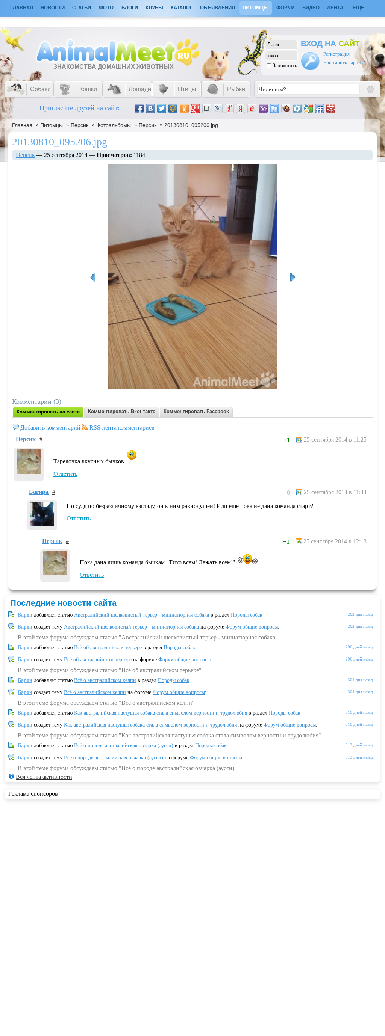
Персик (79, 125)
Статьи (81, 8)
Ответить (65, 473)
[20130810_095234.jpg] (292, 277)
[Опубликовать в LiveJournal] (218, 108)
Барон (25, 615)
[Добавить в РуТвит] (274, 108)
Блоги (129, 8)
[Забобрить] (285, 108)
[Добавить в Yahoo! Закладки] (263, 108)
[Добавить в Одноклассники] (184, 108)
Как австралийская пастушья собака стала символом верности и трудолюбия (160, 713)
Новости (53, 8)
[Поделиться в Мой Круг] (297, 108)
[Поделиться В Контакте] (150, 108)
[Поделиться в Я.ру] (229, 108)
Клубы (154, 8)
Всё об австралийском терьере (108, 647)
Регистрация (336, 54)
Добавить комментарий (50, 427)
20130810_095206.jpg (191, 125)
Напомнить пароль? (344, 62)
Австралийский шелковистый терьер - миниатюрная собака (141, 615)
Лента (335, 8)
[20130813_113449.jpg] (92, 277)
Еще (358, 8)
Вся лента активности (44, 777)
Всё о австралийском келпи (105, 680)
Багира (39, 492)
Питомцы (256, 8)
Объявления (217, 8)
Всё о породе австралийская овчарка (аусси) (123, 745)
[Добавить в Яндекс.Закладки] (240, 108)
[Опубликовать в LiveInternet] (206, 108)
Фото (106, 8)
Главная (22, 125)
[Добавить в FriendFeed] (319, 108)
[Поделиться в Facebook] (139, 108)
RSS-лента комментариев (122, 427)
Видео (311, 8)
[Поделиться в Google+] (195, 108)
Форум (285, 8)
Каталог (181, 8)
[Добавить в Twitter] (161, 108)
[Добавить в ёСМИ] (251, 108)
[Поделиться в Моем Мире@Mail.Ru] (172, 108)
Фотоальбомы (113, 125)
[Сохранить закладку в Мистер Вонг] (330, 108)
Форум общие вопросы (252, 627)
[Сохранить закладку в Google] (308, 108)
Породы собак (246, 615)
